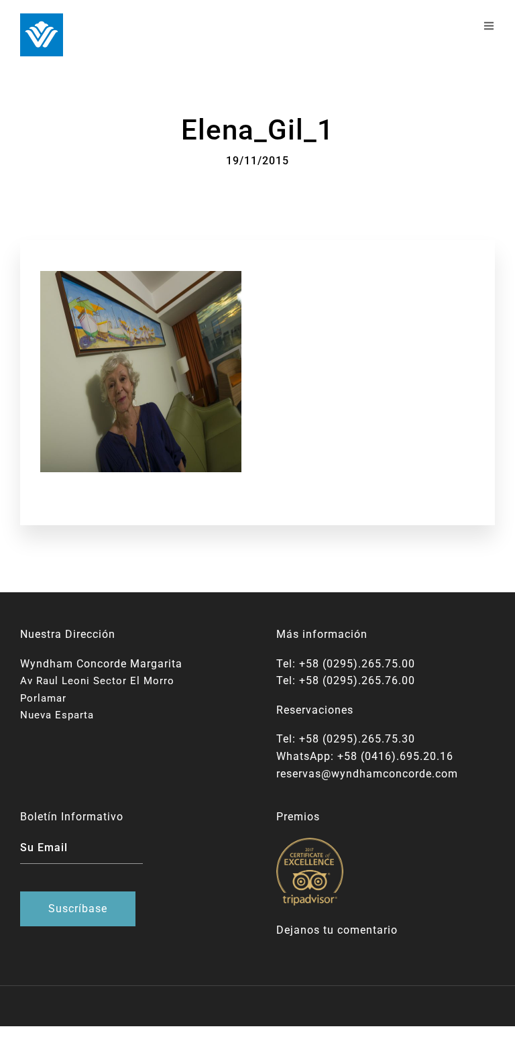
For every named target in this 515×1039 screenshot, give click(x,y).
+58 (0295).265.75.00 (357, 663)
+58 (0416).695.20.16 (395, 756)
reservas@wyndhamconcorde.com (367, 773)
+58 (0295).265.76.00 (357, 680)
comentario (367, 930)
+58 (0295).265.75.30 (357, 738)
